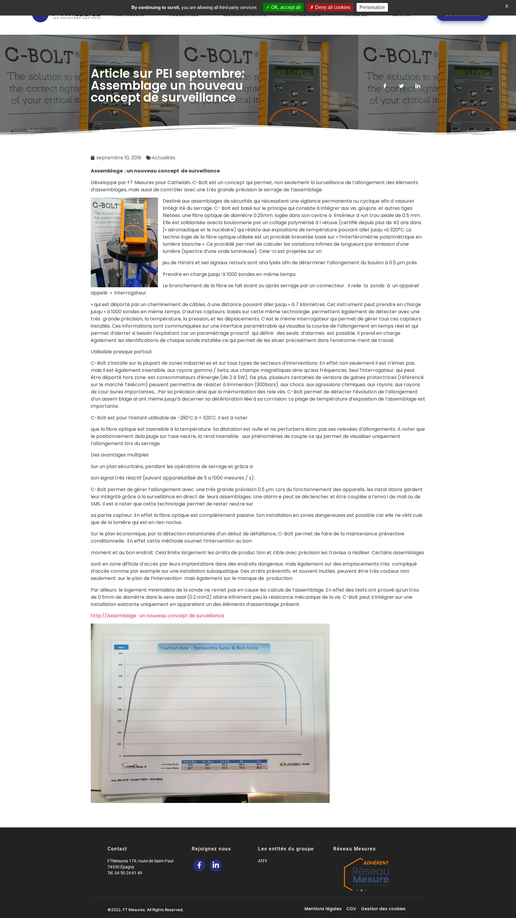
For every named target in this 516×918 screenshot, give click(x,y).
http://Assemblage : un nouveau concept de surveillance (157, 615)
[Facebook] (199, 865)
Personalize (372, 7)
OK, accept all (285, 7)
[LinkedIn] (216, 865)
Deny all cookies (332, 7)
